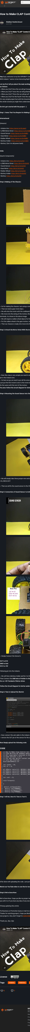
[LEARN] (16, 6)
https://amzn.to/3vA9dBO (19, 133)
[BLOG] (14, 6)
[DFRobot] (8, 3)
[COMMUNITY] (6, 6)
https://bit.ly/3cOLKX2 (17, 161)
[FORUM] (9, 6)
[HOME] (2, 6)
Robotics (22, 982)
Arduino (11, 982)
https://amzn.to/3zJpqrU (18, 128)
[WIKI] (11, 6)
